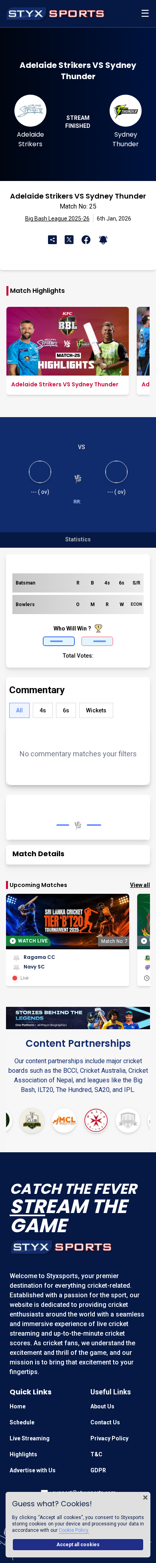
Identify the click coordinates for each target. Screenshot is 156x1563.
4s (43, 710)
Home (18, 1406)
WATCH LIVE (33, 941)
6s (66, 710)
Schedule (22, 1422)
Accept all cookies (78, 1544)
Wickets (96, 710)
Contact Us (105, 1422)
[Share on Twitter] (70, 239)
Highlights (23, 1454)
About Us (102, 1406)
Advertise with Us (33, 1470)
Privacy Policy (109, 1438)
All (19, 710)
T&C (96, 1454)
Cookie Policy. (74, 1530)
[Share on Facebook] (84, 240)
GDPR (98, 1470)
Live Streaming (30, 1438)
